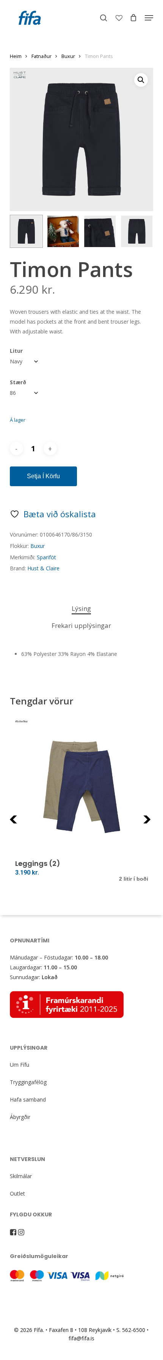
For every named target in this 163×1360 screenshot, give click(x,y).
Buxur (68, 56)
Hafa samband (28, 1099)
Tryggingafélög (28, 1082)
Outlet (17, 1193)
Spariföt (46, 557)
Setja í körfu (43, 476)
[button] (149, 18)
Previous (28, 824)
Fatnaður (41, 56)
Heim (16, 56)
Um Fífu (19, 1064)
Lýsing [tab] (81, 608)
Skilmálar (21, 1176)
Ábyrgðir (20, 1117)
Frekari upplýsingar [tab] (81, 625)
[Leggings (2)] (81, 786)
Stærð (18, 382)
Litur (16, 350)
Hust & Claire (43, 568)
